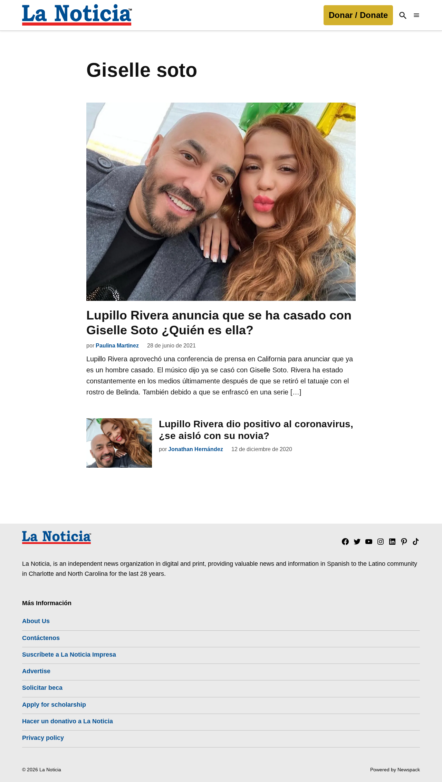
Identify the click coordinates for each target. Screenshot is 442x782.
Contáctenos (41, 638)
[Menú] (416, 15)
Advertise (36, 671)
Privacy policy (43, 737)
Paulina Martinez (117, 346)
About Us (36, 621)
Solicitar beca (42, 687)
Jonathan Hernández (195, 449)
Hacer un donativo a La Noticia (67, 721)
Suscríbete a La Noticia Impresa (69, 654)
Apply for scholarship (54, 704)
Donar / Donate (358, 15)
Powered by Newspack (395, 769)
